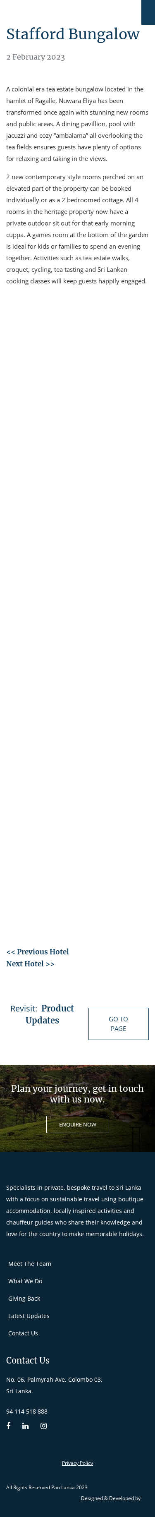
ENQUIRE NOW (77, 1124)
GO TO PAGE (118, 1024)
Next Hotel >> (30, 963)
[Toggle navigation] (148, 12)
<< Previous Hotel (37, 951)
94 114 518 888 (27, 1411)
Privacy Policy (77, 1463)
